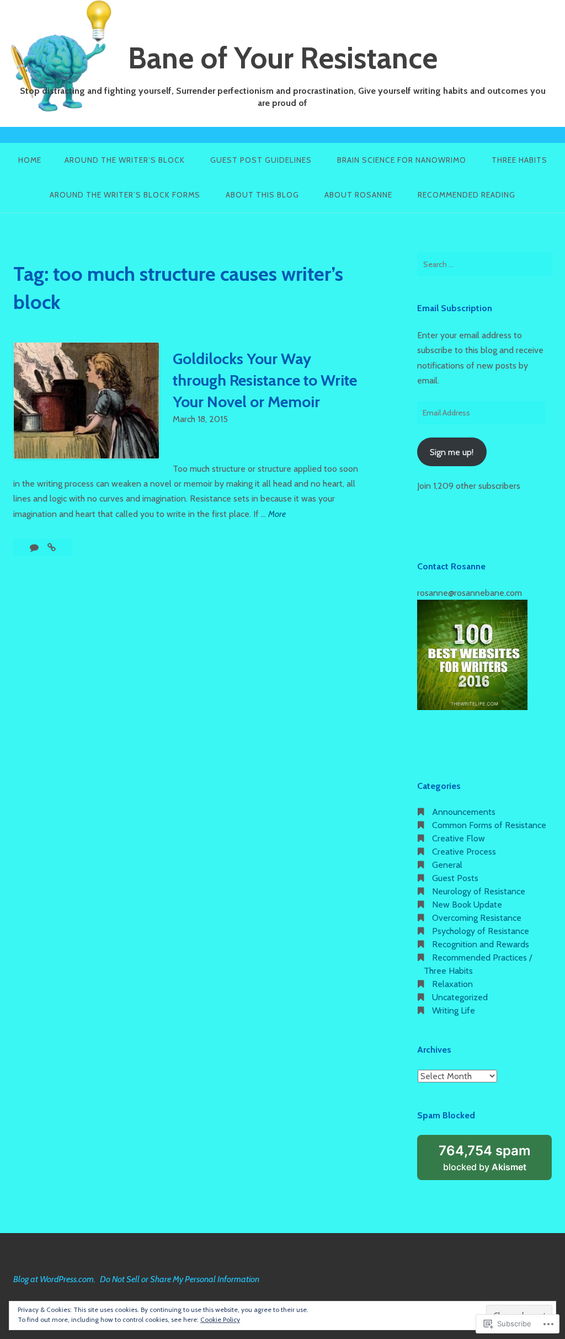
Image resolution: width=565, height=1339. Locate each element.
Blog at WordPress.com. (54, 1279)
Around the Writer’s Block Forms (125, 195)
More (277, 514)
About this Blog (262, 195)
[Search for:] (484, 264)
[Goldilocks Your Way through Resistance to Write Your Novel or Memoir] (51, 547)
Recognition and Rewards (480, 944)
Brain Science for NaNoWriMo (401, 160)
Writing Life (453, 1010)
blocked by (495, 1161)
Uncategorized (460, 997)
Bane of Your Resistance (283, 58)
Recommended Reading (466, 195)
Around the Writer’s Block (125, 160)
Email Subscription (454, 308)
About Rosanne (358, 195)
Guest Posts (455, 878)
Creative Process (464, 851)
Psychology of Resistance (480, 931)
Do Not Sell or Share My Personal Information (179, 1279)
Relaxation (452, 984)
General (447, 865)
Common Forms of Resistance (489, 825)
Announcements (463, 812)
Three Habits (519, 160)
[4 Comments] (35, 547)
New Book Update (467, 904)
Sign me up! (451, 452)
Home (29, 160)
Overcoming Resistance (476, 918)
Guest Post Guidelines (261, 160)
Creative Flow (458, 838)
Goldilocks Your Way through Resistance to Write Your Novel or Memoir (265, 380)
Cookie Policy (220, 1319)
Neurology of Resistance (478, 891)
